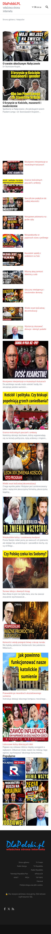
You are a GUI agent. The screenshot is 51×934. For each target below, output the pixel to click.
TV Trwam (39, 862)
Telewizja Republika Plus (19, 874)
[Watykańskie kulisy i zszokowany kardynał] (37, 769)
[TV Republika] (14, 769)
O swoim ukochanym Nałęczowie (21, 63)
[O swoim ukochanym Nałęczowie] (25, 46)
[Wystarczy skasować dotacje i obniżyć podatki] (37, 814)
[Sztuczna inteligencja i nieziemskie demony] (37, 792)
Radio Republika (37, 870)
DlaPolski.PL (11, 3)
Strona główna (9, 19)
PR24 (27, 877)
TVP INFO (39, 877)
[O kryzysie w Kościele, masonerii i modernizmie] (25, 85)
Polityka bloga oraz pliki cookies (31, 885)
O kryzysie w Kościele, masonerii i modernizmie (22, 104)
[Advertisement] (25, 139)
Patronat (40, 881)
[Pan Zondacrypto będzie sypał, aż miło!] (14, 814)
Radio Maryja (22, 866)
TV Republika (38, 866)
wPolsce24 (39, 874)
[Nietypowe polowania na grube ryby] (14, 792)
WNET (16, 877)
